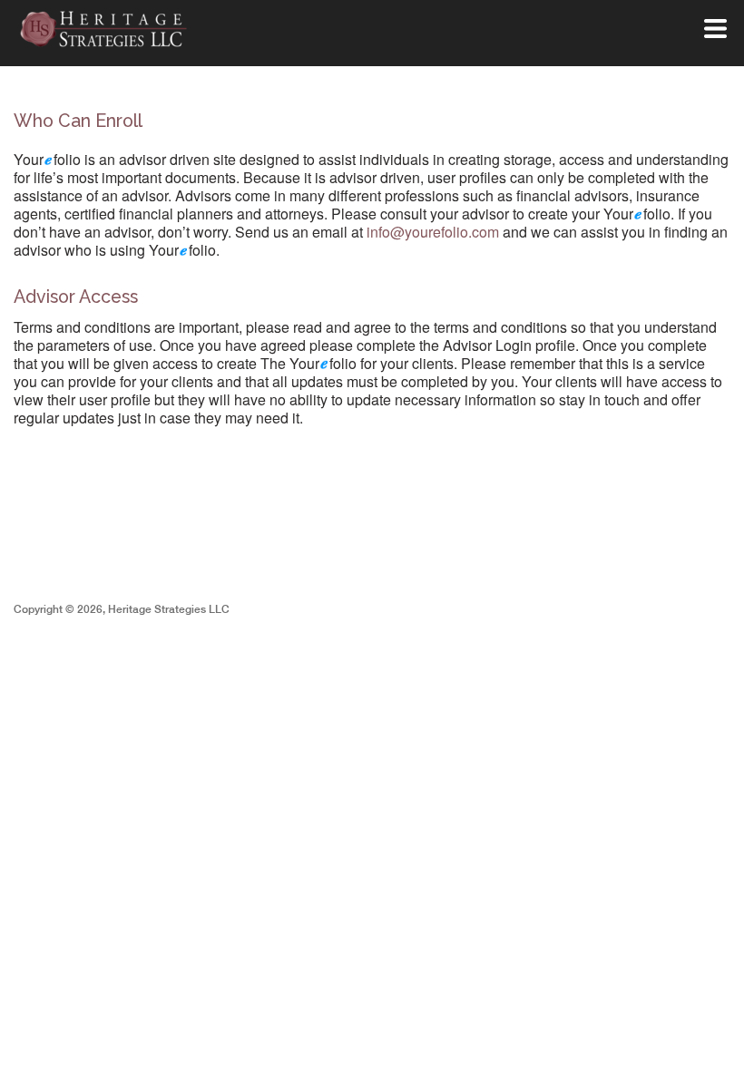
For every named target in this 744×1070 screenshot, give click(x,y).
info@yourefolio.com (433, 231)
